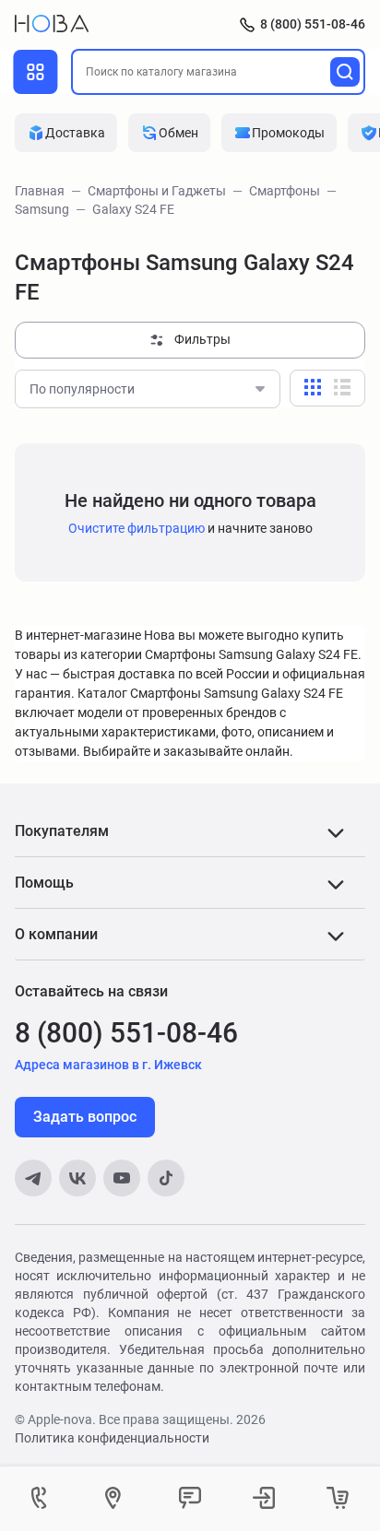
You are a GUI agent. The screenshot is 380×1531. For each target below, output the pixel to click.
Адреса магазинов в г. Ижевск (108, 1064)
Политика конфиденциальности (112, 1438)
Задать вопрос (85, 1116)
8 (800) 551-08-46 (312, 24)
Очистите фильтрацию (136, 528)
